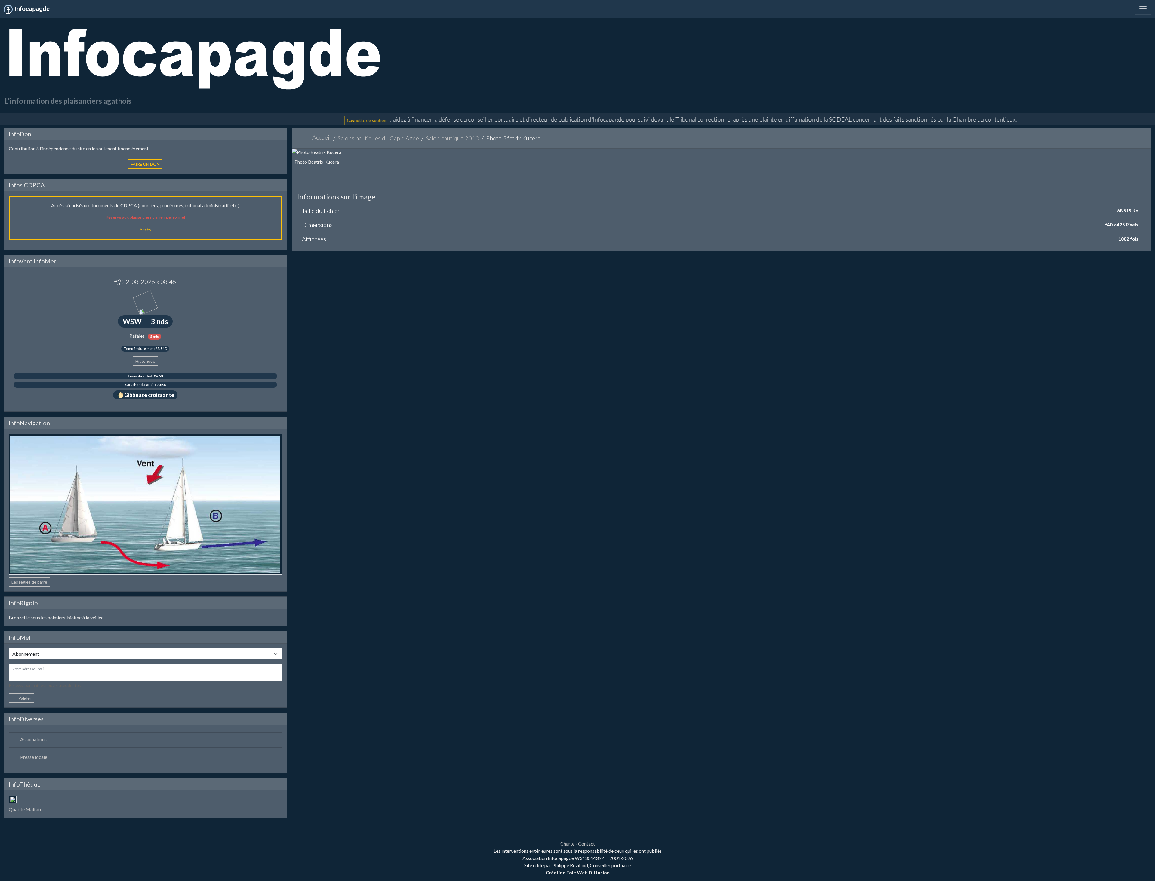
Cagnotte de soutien (303, 119)
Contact (586, 843)
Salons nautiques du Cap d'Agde (378, 138)
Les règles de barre (29, 581)
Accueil (321, 137)
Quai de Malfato (26, 809)
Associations (33, 739)
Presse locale (33, 757)
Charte (567, 843)
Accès (145, 229)
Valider (24, 698)
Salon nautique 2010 (452, 138)
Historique (145, 361)
